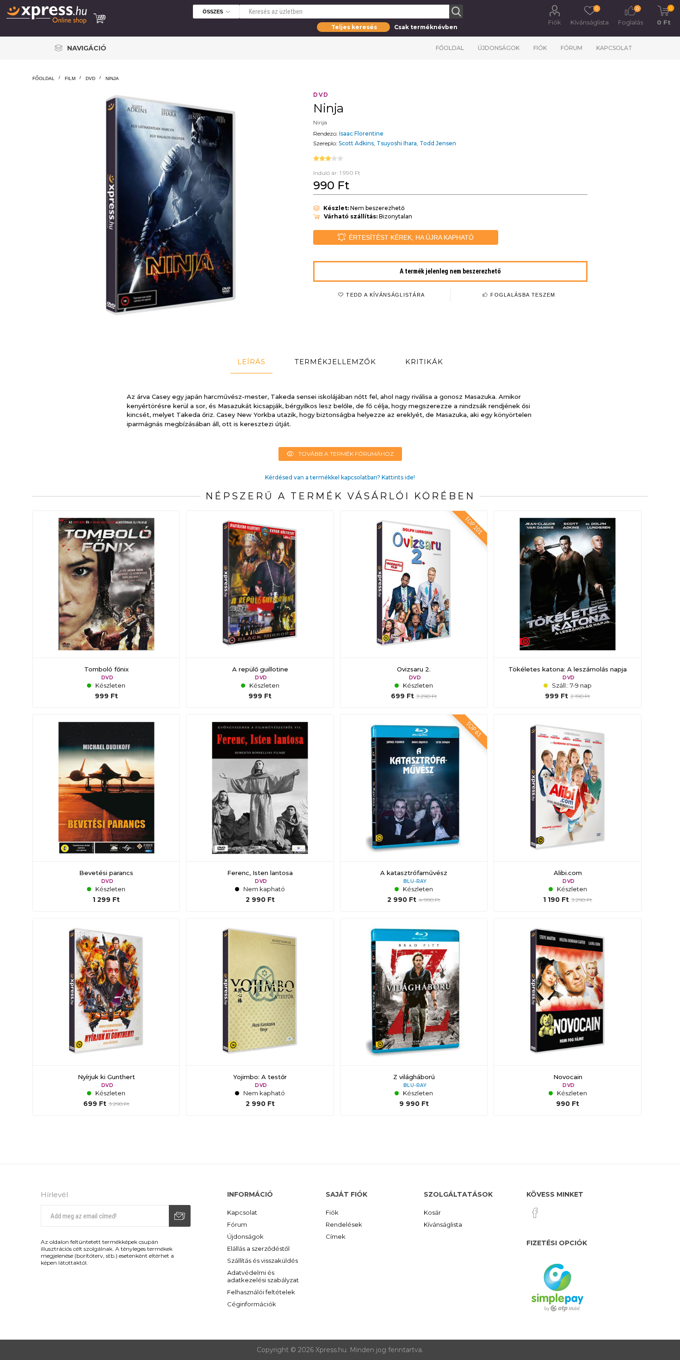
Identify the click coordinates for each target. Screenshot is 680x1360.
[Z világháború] (413, 1017)
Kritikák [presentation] (424, 361)
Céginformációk (251, 1304)
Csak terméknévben (425, 27)
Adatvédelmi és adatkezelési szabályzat (263, 1276)
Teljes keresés (354, 27)
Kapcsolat (614, 47)
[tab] (251, 361)
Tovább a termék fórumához (346, 453)
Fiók (554, 22)
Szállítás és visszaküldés (262, 1260)
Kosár (432, 1212)
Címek (336, 1236)
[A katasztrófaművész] (413, 812)
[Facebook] (535, 1212)
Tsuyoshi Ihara (397, 143)
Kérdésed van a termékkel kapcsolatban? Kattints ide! (340, 477)
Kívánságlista (443, 1224)
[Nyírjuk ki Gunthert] (106, 1017)
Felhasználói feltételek (261, 1292)
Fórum (571, 47)
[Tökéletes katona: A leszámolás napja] (567, 609)
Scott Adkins (356, 143)
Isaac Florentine (361, 133)
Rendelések (344, 1224)
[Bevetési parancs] (106, 812)
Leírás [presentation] (251, 361)
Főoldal (450, 47)
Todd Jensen (438, 143)
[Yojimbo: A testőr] (259, 1017)
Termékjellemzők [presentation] (335, 361)
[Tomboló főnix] (106, 609)
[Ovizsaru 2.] (413, 609)
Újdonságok (498, 47)
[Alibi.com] (567, 812)
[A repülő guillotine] (259, 609)
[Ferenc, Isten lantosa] (259, 812)
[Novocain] (567, 1017)
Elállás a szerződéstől (258, 1248)
